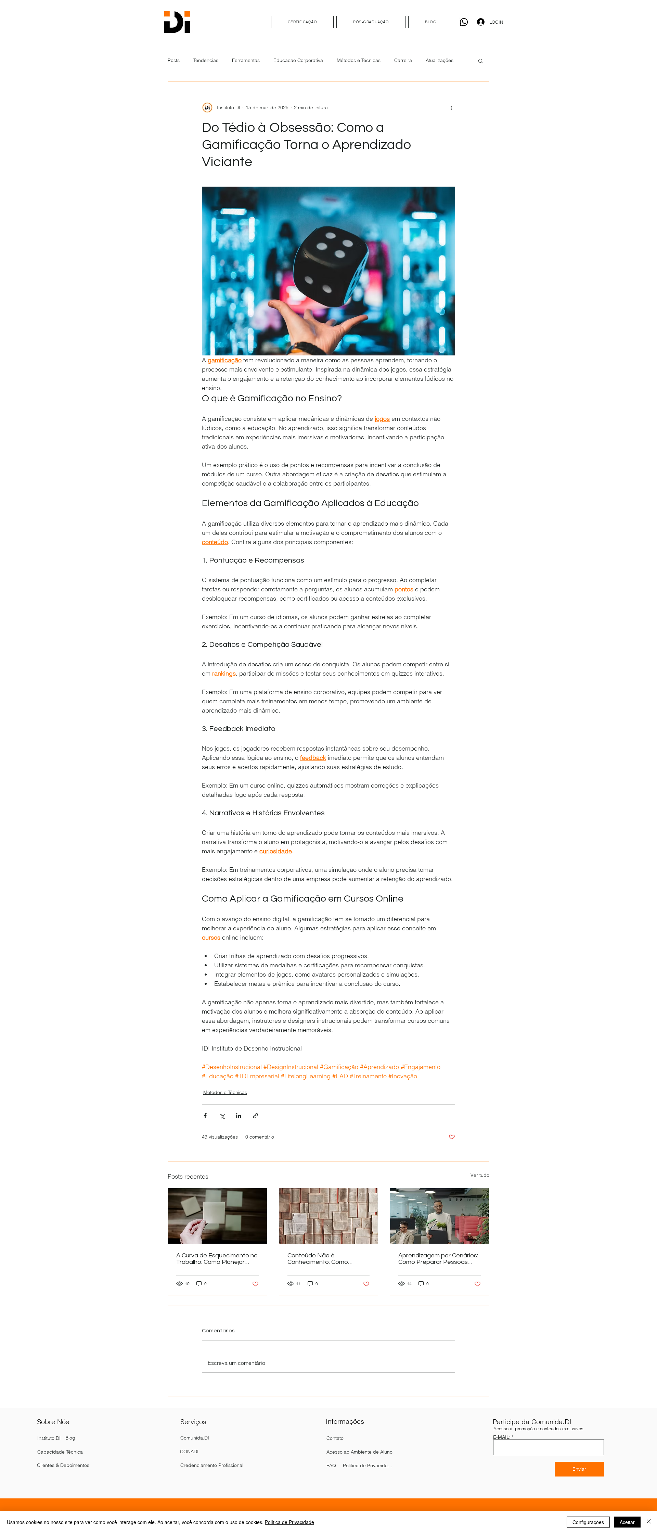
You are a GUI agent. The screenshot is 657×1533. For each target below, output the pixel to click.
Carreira (403, 60)
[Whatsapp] (464, 22)
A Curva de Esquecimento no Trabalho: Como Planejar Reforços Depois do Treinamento (217, 1258)
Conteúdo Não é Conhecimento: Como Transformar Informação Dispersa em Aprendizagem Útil (326, 1258)
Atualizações (439, 60)
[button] (480, 60)
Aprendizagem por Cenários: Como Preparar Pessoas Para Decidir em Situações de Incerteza (438, 1258)
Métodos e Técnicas (359, 60)
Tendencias (205, 60)
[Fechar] (649, 1522)
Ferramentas (246, 60)
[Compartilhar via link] (255, 1116)
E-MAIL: (501, 1437)
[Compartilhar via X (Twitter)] (222, 1116)
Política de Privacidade (289, 1522)
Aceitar (627, 1522)
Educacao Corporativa (298, 60)
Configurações (588, 1522)
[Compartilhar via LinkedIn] (238, 1116)
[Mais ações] (451, 107)
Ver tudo (480, 1175)
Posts (174, 60)
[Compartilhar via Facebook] (205, 1116)
